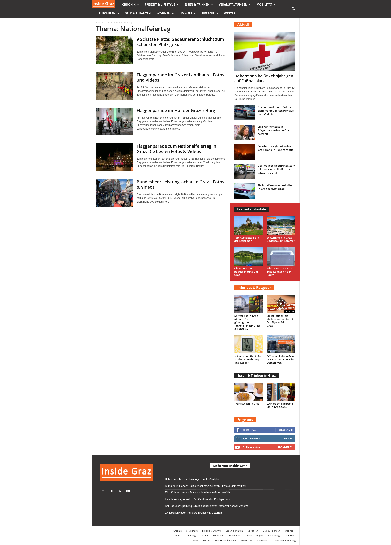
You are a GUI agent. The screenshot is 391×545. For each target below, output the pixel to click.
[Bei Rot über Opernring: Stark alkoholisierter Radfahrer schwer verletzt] (244, 171)
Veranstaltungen (233, 4)
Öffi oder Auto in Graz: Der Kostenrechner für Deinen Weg (281, 359)
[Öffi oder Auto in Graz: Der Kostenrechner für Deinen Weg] (281, 344)
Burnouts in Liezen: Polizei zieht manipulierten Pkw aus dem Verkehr (276, 110)
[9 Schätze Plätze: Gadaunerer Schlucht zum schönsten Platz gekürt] (114, 50)
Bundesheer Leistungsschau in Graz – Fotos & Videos (180, 184)
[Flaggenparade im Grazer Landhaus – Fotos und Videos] (114, 86)
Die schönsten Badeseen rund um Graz (246, 271)
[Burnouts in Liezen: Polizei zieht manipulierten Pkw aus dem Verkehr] (244, 112)
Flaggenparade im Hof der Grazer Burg (176, 110)
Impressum (262, 540)
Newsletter (246, 540)
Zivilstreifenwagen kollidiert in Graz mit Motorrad (275, 187)
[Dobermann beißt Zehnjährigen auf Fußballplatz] (264, 51)
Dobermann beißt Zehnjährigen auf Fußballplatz (263, 78)
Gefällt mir (285, 430)
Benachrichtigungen (225, 540)
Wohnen (163, 13)
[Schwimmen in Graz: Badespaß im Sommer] (281, 225)
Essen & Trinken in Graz (256, 375)
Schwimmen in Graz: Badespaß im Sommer (281, 239)
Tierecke (208, 13)
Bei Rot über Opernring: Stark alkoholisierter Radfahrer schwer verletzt (276, 169)
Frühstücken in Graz (246, 403)
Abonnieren (285, 447)
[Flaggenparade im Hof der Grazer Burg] (114, 121)
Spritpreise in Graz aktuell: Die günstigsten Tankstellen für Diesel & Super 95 (247, 322)
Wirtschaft (218, 535)
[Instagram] (112, 491)
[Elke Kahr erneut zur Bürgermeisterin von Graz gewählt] (244, 132)
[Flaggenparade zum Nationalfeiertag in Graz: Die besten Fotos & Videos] (114, 157)
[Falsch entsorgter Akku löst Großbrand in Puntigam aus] (244, 152)
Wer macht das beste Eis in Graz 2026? (280, 405)
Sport (196, 540)
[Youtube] (128, 491)
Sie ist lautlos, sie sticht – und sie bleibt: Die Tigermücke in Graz (280, 320)
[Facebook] (104, 491)
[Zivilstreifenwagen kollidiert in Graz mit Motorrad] (244, 191)
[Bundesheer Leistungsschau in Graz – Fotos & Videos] (114, 193)
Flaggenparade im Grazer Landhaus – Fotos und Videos (180, 77)
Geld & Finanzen (138, 13)
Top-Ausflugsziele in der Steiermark (246, 239)
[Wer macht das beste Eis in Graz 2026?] (281, 392)
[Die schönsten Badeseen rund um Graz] (248, 256)
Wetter (229, 13)
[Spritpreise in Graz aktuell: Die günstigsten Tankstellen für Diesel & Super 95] (248, 304)
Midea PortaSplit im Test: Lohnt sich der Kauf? (279, 271)
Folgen (288, 438)
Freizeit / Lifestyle (251, 209)
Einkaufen (107, 13)
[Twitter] (120, 491)
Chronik (128, 4)
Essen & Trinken (196, 4)
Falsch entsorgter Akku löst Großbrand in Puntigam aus (275, 148)
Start (98, 22)
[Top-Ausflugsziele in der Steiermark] (248, 225)
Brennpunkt (234, 535)
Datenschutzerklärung (284, 540)
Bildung (192, 535)
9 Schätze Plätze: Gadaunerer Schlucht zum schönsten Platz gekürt (180, 41)
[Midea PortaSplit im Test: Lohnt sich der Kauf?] (281, 256)
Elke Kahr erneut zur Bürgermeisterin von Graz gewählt (274, 130)
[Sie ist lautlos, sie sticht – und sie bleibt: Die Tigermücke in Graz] (281, 304)
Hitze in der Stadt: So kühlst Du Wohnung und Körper (247, 359)
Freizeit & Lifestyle (160, 4)
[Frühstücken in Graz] (248, 392)
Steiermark (192, 530)
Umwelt (186, 13)
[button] (293, 8)
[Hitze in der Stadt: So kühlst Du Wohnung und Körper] (248, 344)
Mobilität (264, 4)
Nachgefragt (274, 535)
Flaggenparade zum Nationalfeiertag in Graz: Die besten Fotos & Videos (176, 148)
